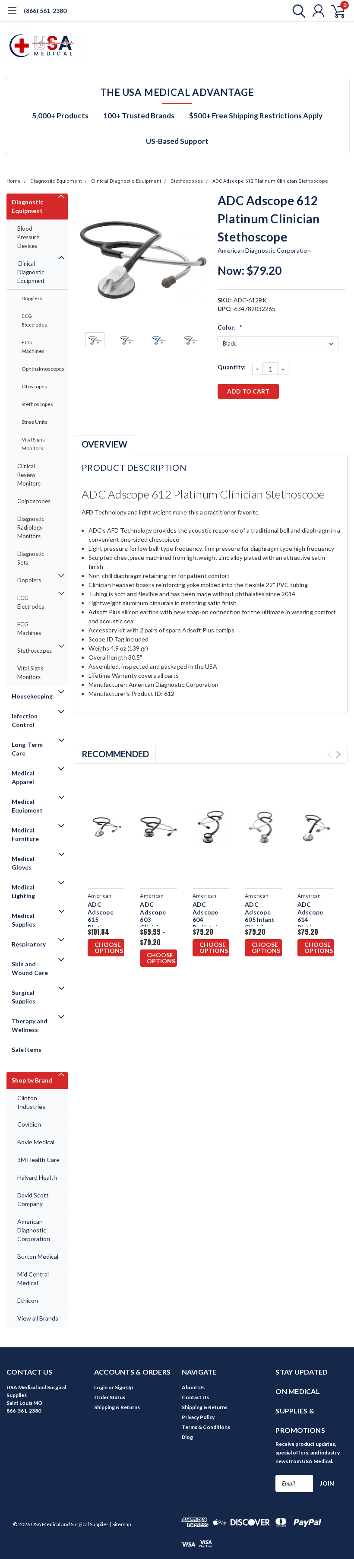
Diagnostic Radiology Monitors (30, 527)
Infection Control (25, 720)
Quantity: (232, 367)
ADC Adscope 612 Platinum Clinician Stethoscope (270, 181)
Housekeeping (32, 696)
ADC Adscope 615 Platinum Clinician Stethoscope (106, 923)
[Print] (252, 414)
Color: (230, 327)
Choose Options (109, 947)
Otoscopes (34, 386)
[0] (334, 11)
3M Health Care (38, 1159)
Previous (85, 260)
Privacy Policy (198, 1417)
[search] (297, 11)
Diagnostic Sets (30, 558)
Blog (187, 1437)
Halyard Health (37, 1177)
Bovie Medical (35, 1142)
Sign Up (124, 1387)
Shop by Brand (32, 1080)
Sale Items (26, 1049)
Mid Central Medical (33, 1278)
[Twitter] (266, 414)
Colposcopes (34, 501)
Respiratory (29, 944)
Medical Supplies (23, 920)
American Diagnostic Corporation (33, 1230)
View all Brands (37, 1318)
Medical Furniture (25, 834)
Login (100, 1387)
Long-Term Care (27, 749)
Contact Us (195, 1397)
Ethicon (27, 1300)
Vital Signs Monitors (33, 443)
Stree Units (34, 422)
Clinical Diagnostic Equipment (126, 181)
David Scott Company (33, 1199)
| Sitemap (120, 1524)
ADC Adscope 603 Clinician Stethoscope (158, 919)
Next (200, 260)
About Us (193, 1387)
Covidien (29, 1124)
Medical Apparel (23, 777)
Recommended (115, 754)
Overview (104, 444)
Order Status (109, 1397)
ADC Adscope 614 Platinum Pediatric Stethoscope (315, 923)
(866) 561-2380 (45, 10)
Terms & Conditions (206, 1427)
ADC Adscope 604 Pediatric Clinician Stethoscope (211, 923)
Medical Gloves (23, 863)
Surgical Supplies (23, 997)
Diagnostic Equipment (56, 181)
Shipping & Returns (117, 1407)
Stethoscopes (187, 181)
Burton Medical (37, 1256)
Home (13, 181)
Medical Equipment (27, 806)
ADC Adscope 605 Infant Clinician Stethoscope (263, 919)
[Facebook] (223, 414)
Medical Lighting (23, 891)
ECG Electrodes (34, 320)
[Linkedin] (280, 414)
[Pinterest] (295, 414)
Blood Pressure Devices (28, 237)
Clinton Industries (31, 1102)
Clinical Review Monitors (29, 475)
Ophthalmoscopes (40, 368)
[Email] (238, 414)
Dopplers (32, 298)
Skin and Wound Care (30, 968)
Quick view (107, 828)
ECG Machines (33, 346)
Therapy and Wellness (29, 1025)
